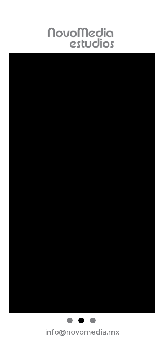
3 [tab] (93, 320)
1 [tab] (70, 320)
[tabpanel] (82, 184)
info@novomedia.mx (82, 332)
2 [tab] (81, 320)
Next (161, 184)
